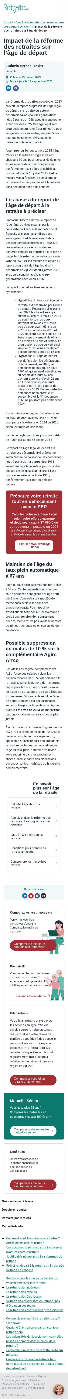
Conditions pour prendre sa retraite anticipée (28, 850)
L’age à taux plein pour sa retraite (27, 836)
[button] (8, 88)
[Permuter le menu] (64, 8)
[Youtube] (31, 895)
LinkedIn (11, 71)
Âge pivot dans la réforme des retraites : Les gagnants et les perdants (31, 821)
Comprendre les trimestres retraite (28, 863)
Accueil (8, 22)
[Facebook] (37, 895)
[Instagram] (43, 895)
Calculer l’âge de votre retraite (25, 806)
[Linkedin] (24, 895)
